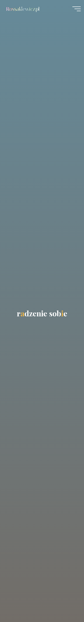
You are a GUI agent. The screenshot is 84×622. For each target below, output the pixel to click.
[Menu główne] (76, 9)
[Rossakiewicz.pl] (23, 9)
